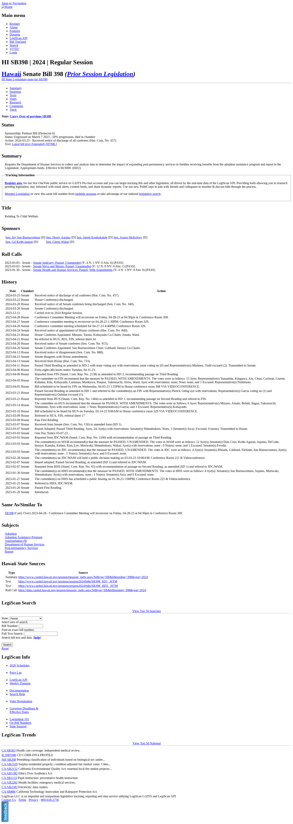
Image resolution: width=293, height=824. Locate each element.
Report (9, 551)
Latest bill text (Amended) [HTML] (34, 144)
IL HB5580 (9, 755)
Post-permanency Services (21, 548)
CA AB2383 (10, 787)
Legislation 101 (19, 719)
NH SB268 (9, 759)
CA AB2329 (10, 764)
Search (14, 45)
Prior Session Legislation (100, 73)
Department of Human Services (24, 544)
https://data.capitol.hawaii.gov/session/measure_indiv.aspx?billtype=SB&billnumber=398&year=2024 (82, 590)
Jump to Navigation (14, 3)
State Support (18, 726)
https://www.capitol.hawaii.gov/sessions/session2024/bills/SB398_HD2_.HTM (68, 585)
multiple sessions (85, 193)
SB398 (9, 513)
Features (15, 31)
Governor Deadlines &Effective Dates (24, 710)
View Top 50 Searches (146, 611)
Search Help (17, 694)
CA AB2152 (10, 768)
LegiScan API (18, 38)
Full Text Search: (13, 633)
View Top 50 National (147, 743)
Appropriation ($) (16, 540)
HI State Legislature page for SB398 (24, 79)
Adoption (11, 533)
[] (37, 637)
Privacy (33, 800)
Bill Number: (10, 626)
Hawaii (11, 73)
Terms (22, 800)
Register (15, 23)
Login (13, 52)
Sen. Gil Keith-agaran (19, 241)
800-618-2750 (50, 800)
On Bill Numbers (20, 722)
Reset (5, 648)
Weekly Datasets (20, 683)
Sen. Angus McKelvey (127, 237)
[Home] (7, 7)
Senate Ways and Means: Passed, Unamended (62, 266)
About (14, 27)
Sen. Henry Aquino (58, 237)
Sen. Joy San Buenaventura (22, 237)
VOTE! (14, 49)
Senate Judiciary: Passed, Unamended (57, 262)
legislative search (149, 193)
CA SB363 (9, 750)
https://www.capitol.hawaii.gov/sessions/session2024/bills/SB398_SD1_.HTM (67, 581)
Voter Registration (21, 701)
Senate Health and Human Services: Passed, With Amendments (73, 270)
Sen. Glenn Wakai (57, 241)
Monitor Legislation (17, 193)
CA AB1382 (10, 773)
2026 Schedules (19, 665)
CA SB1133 (9, 778)
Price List (16, 672)
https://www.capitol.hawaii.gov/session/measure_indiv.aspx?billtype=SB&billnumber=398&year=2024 (83, 577)
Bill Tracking (18, 41)
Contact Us (9, 800)
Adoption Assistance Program (23, 537)
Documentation (19, 690)
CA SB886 (9, 791)
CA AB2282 (10, 782)
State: (5, 618)
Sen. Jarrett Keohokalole (92, 237)
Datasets (15, 34)
